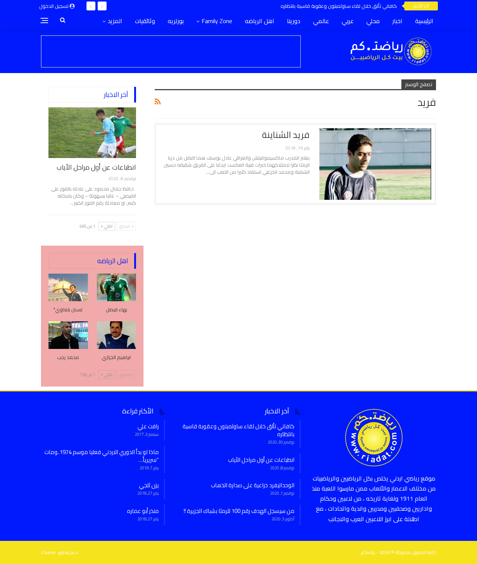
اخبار (397, 20)
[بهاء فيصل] (116, 287)
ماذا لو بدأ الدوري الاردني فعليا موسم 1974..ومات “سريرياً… (101, 456)
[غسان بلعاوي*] (68, 287)
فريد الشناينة (286, 134)
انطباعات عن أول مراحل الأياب (96, 167)
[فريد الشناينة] (375, 164)
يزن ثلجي (149, 485)
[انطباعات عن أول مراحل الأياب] (92, 132)
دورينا (293, 20)
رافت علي (148, 426)
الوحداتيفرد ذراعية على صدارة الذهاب (252, 485)
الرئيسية (424, 20)
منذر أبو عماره (143, 510)
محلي (373, 20)
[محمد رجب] (68, 335)
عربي (348, 20)
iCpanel (48, 552)
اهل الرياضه (259, 20)
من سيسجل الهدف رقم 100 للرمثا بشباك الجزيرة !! (239, 510)
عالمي (321, 20)
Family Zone (217, 20)
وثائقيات (145, 20)
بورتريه (176, 20)
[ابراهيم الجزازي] (116, 335)
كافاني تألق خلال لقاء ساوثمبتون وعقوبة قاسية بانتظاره (339, 5)
